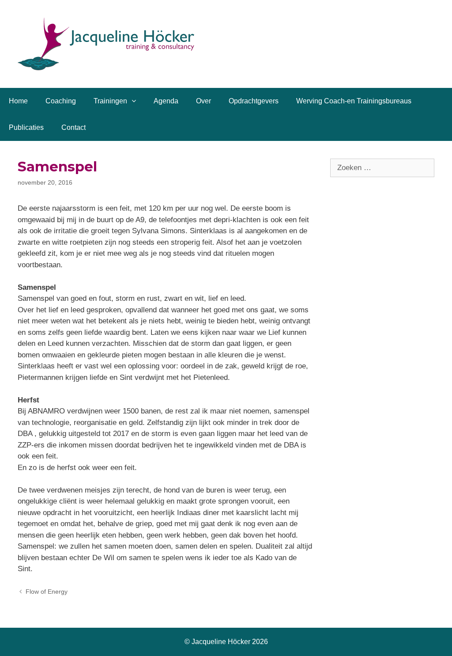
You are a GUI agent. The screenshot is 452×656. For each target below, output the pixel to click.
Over (203, 101)
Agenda (166, 101)
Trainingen (110, 101)
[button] (136, 101)
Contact (73, 127)
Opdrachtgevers (254, 101)
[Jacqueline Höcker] (106, 43)
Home (18, 101)
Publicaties (26, 127)
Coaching (60, 101)
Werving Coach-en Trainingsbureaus (353, 101)
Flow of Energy (47, 591)
